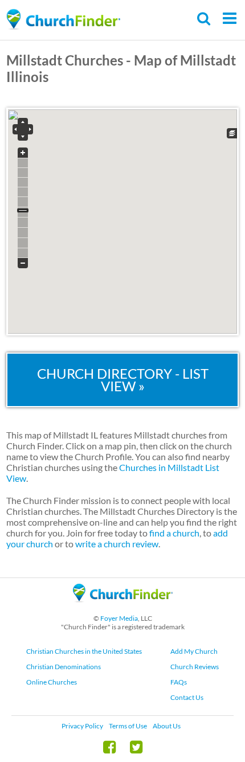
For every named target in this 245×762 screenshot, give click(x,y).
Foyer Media (119, 618)
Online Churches (51, 682)
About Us (167, 726)
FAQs (178, 682)
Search (204, 18)
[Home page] (63, 20)
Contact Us (186, 697)
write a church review (116, 543)
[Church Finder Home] (123, 607)
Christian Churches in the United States (84, 651)
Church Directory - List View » (123, 379)
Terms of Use (128, 726)
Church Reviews (194, 666)
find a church (174, 532)
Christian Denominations (63, 666)
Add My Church (194, 651)
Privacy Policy (82, 726)
